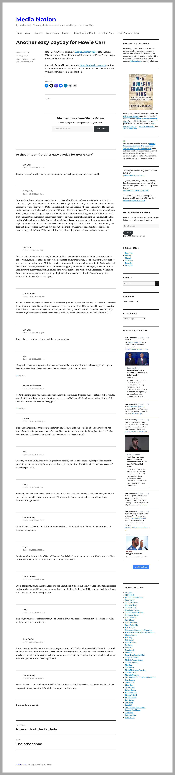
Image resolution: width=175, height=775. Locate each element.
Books (65, 33)
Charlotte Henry (131, 605)
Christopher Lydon (132, 610)
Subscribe (101, 128)
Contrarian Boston (132, 615)
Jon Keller (128, 653)
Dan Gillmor (129, 620)
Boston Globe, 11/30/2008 (135, 201)
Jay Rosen (128, 645)
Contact (38, 33)
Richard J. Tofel (131, 695)
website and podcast (131, 116)
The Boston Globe (130, 129)
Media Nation (36, 19)
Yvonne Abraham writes (86, 52)
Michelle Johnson (132, 675)
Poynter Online (130, 693)
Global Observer (131, 635)
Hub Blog (128, 638)
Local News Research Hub (135, 655)
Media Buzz (129, 668)
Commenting (52, 33)
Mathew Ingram (131, 663)
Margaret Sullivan (132, 658)
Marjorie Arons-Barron (134, 660)
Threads (128, 258)
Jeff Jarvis (128, 648)
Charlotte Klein (130, 608)
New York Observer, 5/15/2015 (136, 191)
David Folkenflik (131, 625)
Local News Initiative (147, 126)
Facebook (128, 253)
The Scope (129, 703)
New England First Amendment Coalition (140, 678)
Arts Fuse (128, 593)
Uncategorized (22, 56)
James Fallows (130, 643)
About (28, 33)
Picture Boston (130, 690)
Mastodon (129, 261)
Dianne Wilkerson (23, 59)
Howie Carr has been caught (93, 65)
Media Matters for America (135, 670)
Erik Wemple (130, 628)
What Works (130, 718)
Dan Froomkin (130, 618)
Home (19, 33)
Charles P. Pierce (131, 603)
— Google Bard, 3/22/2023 (133, 176)
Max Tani (128, 665)
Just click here (135, 61)
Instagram (129, 266)
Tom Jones (129, 713)
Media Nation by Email (128, 33)
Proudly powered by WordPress (40, 765)
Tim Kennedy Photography (135, 708)
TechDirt (128, 705)
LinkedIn (128, 263)
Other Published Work (84, 33)
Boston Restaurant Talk (134, 598)
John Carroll (129, 650)
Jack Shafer (129, 640)
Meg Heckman (130, 673)
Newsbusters (130, 680)
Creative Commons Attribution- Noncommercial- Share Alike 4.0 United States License (139, 145)
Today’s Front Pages (133, 710)
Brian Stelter (130, 600)
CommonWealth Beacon (134, 613)
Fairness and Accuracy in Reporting (138, 630)
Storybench (129, 700)
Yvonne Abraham (26, 62)
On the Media (130, 688)
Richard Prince (130, 698)
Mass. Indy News (106, 33)
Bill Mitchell (129, 595)
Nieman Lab (129, 683)
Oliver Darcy (129, 685)
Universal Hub (130, 715)
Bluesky (128, 256)
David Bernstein (131, 623)
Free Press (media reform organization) (140, 633)
